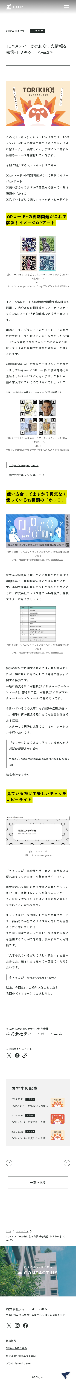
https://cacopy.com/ (41, 977)
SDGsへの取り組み (16, 1348)
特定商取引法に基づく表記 (21, 1356)
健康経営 (11, 1340)
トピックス (22, 1231)
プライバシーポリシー (18, 1363)
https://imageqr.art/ (24, 465)
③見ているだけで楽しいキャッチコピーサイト (37, 199)
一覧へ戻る (38, 1182)
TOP (8, 1231)
